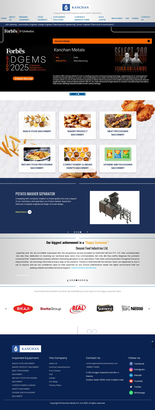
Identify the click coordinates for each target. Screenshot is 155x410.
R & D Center (102, 18)
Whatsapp (139, 392)
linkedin (137, 375)
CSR (127, 18)
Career (135, 18)
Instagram (139, 369)
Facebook (138, 363)
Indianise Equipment (24, 18)
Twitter (137, 386)
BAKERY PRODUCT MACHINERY (25, 367)
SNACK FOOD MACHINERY (23, 363)
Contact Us (145, 18)
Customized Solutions (59, 18)
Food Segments (42, 18)
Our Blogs (53, 381)
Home (3, 18)
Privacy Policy (55, 385)
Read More (21, 212)
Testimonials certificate (69, 267)
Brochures (117, 18)
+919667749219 (92, 367)
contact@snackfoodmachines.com (102, 363)
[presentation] (70, 93)
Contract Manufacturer (82, 18)
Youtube (138, 381)
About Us (12, 18)
